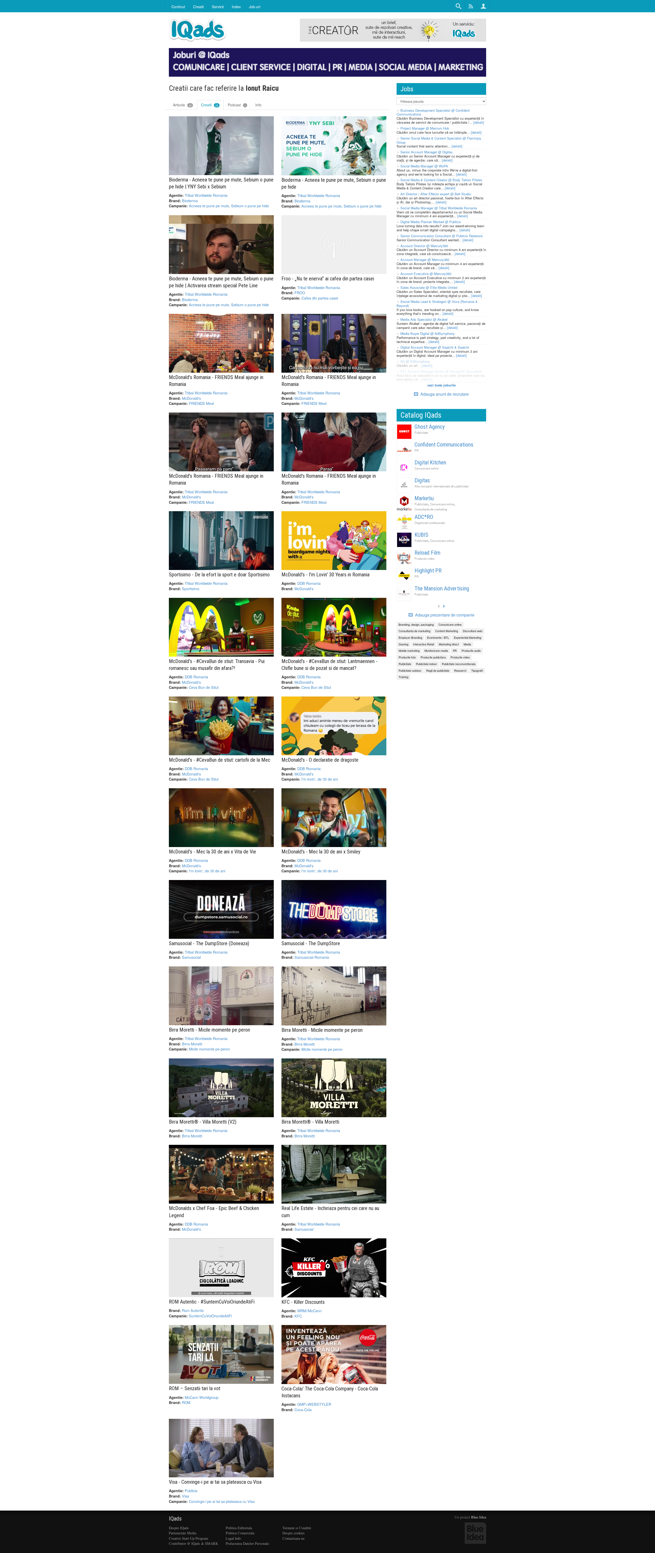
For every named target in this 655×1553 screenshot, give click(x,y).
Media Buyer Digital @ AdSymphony (427, 333)
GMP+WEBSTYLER (314, 1404)
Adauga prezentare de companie (444, 615)
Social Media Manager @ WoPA (424, 166)
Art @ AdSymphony (415, 361)
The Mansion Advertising (441, 588)
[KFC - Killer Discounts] (333, 1267)
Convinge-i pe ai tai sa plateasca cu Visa (222, 1501)
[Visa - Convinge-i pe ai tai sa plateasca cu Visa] (221, 1448)
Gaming (403, 644)
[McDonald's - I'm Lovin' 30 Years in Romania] (333, 540)
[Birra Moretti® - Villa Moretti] (333, 1087)
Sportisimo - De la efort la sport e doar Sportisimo (219, 575)
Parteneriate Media (182, 1533)
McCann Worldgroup (202, 1397)
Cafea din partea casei (319, 298)
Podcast (237, 104)
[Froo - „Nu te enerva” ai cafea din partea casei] (333, 244)
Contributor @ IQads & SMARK (193, 1543)
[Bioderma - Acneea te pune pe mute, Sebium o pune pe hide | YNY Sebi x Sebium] (221, 145)
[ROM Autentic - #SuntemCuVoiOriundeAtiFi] (221, 1267)
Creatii (209, 104)
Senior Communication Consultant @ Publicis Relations (441, 235)
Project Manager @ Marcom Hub (424, 128)
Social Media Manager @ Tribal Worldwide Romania (438, 207)
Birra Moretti (192, 1043)
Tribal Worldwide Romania (206, 195)
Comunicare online (426, 468)
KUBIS (421, 535)
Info (258, 104)
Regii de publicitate (437, 670)
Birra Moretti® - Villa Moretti (310, 1122)
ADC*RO (423, 517)
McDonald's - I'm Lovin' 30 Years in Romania (325, 575)
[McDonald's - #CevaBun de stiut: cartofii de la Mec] (221, 725)
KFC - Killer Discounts (303, 1302)
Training (403, 677)
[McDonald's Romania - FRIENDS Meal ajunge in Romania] (221, 343)
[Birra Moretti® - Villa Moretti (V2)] (221, 1087)
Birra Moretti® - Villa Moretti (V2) (202, 1122)
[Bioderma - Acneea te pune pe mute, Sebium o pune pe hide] (333, 145)
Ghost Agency (429, 427)
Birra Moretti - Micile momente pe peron (209, 1030)
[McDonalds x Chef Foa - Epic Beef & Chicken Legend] (221, 1174)
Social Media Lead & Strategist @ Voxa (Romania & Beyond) (437, 303)
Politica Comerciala (240, 1533)
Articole (182, 104)
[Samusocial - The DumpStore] (333, 909)
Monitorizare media (436, 650)
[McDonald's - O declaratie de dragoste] (333, 725)
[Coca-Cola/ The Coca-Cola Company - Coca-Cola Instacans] (333, 1354)
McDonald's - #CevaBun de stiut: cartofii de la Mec (219, 760)
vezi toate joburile (441, 385)
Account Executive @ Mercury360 (425, 273)
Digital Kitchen (430, 462)
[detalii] (478, 122)
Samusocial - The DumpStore (310, 943)
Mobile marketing (409, 650)
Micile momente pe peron (209, 1049)
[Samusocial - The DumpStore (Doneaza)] (221, 909)
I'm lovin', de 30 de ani (319, 779)
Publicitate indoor (426, 664)
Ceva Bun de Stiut (204, 687)
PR (416, 450)
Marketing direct (449, 644)
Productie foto (407, 657)
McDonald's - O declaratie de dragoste (319, 760)
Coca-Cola (303, 1409)
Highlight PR (428, 570)
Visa (185, 1496)
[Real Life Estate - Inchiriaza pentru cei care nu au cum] (333, 1174)
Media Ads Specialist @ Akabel (423, 319)
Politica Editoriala (239, 1527)
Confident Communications (443, 444)
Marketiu (424, 498)
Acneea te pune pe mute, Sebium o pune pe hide (229, 205)
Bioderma (190, 200)
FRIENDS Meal (201, 403)
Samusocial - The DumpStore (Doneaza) (209, 943)
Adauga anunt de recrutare (444, 394)
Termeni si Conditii (296, 1527)
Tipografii (477, 670)
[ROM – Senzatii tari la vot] (221, 1354)
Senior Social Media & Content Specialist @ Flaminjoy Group (439, 140)
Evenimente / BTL (438, 637)
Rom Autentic (193, 1310)
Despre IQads (179, 1527)
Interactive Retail (423, 644)
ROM (186, 1402)
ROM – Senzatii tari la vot (194, 1388)
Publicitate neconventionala (458, 664)
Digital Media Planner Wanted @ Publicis (430, 221)
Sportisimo (190, 588)
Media (467, 644)
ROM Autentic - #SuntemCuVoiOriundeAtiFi (212, 1302)
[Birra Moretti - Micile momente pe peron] (221, 995)
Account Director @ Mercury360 (424, 245)
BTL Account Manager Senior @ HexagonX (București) (441, 371)
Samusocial (191, 957)
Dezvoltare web (472, 631)
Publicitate (421, 432)
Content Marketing (446, 631)
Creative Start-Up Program (188, 1538)
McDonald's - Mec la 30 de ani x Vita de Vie (212, 852)
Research (460, 670)
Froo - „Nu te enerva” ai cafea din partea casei (327, 279)
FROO (299, 292)
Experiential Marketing (467, 637)
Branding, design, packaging (416, 624)
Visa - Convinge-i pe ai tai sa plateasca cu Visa (215, 1482)
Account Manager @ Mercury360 (424, 259)
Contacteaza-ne (293, 1538)
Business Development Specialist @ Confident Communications (433, 112)
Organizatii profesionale (429, 523)
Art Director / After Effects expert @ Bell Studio (435, 193)
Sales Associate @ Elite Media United (428, 287)
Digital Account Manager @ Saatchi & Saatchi (434, 347)
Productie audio (471, 650)
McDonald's (191, 398)
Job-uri (254, 6)
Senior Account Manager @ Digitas (426, 152)
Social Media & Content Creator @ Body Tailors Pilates (441, 179)
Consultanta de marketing (430, 509)
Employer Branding (410, 637)
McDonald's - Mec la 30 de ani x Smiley (320, 852)
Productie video (424, 558)
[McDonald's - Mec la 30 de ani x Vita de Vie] (221, 817)
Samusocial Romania (311, 957)
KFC (298, 1316)
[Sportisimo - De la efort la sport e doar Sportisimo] (221, 540)
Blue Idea (478, 1517)
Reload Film (427, 553)
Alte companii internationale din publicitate (441, 486)
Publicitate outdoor (410, 670)
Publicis (191, 1490)
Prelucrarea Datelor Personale (247, 1543)
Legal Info (233, 1538)
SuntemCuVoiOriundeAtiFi (210, 1315)
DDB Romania (309, 583)
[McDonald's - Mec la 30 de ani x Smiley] (333, 817)
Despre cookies (293, 1533)
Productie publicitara (433, 657)
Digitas (422, 480)
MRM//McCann (309, 1310)
